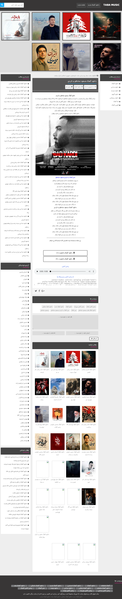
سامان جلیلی (23, 340)
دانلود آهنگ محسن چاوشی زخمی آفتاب (16, 198)
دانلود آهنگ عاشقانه (103, 588)
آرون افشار (23, 276)
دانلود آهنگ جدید (93, 5)
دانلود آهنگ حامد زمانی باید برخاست (16, 166)
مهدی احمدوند (23, 419)
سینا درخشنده (23, 347)
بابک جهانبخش (23, 297)
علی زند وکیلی (23, 362)
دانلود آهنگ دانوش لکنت (20, 493)
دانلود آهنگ (115, 83)
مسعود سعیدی (23, 408)
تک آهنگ (116, 101)
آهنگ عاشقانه (105, 586)
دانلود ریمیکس (114, 98)
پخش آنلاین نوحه (68, 591)
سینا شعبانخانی (23, 351)
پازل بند (25, 304)
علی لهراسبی (23, 365)
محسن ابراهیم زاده (21, 383)
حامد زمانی (24, 315)
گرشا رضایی (23, 379)
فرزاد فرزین (23, 376)
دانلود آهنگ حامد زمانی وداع (19, 162)
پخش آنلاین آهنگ (91, 306)
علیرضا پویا (24, 354)
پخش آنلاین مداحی (104, 591)
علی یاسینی (24, 369)
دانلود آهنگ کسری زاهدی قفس (18, 83)
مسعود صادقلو (65, 95)
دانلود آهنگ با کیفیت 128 (64, 253)
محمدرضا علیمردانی (21, 394)
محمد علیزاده (23, 401)
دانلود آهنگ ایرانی (45, 597)
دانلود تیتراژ (115, 91)
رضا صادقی (24, 336)
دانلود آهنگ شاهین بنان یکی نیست (17, 500)
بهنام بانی (24, 301)
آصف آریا (24, 283)
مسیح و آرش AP (22, 415)
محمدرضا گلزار (23, 397)
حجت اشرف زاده (22, 319)
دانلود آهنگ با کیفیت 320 (64, 259)
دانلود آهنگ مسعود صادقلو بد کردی (82, 81)
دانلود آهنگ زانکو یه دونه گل (18, 482)
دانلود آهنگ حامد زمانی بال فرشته (17, 94)
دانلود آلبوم (115, 94)
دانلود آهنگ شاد (19, 586)
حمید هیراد (24, 326)
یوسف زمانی (23, 440)
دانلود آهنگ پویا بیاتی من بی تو (18, 91)
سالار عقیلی (24, 344)
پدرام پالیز (24, 308)
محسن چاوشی (23, 387)
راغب (25, 329)
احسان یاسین (23, 272)
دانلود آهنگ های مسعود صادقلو (87, 310)
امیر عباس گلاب (22, 286)
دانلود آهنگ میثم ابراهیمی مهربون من (16, 98)
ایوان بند (24, 290)
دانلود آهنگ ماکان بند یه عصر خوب (17, 511)
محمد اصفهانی (23, 390)
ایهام (26, 293)
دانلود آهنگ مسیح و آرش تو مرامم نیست (15, 478)
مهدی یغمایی (23, 426)
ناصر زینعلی (23, 437)
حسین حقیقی (23, 322)
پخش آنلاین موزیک (79, 306)
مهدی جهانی (24, 423)
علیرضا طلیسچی (22, 358)
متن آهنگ (73, 310)
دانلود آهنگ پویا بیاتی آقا (20, 191)
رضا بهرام (24, 333)
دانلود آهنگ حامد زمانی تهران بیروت (16, 87)
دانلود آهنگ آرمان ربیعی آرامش (18, 496)
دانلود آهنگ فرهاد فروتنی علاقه (18, 514)
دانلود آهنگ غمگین (47, 306)
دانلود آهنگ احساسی (74, 586)
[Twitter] (36, 291)
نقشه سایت (81, 5)
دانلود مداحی (115, 87)
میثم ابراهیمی (23, 433)
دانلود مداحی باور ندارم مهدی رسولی (16, 195)
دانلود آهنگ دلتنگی (37, 586)
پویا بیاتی (24, 311)
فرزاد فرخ (24, 372)
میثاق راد (24, 430)
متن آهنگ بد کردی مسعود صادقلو (60, 310)
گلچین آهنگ (115, 105)
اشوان (25, 279)
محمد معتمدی (23, 405)
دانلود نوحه (54, 588)
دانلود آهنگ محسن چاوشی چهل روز (17, 137)
